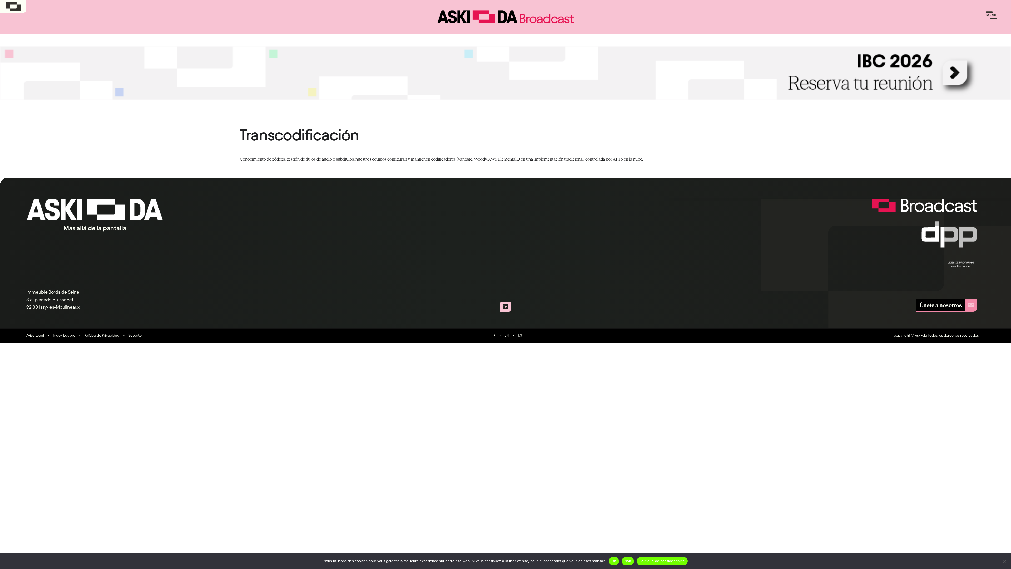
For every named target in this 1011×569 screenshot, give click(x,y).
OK (613, 561)
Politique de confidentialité (662, 561)
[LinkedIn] (505, 307)
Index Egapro (64, 335)
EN (507, 335)
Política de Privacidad (102, 335)
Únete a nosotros (940, 305)
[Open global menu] (13, 6)
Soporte (135, 335)
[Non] (1004, 561)
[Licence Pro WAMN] (960, 264)
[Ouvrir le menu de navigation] (991, 15)
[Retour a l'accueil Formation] (924, 210)
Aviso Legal (35, 335)
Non (627, 561)
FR (494, 335)
